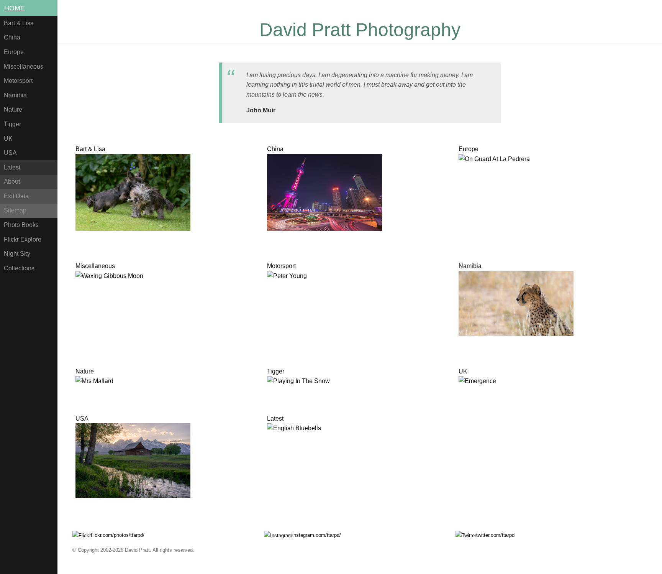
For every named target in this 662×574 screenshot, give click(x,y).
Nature (13, 109)
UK (8, 138)
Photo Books (21, 225)
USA (10, 153)
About (12, 181)
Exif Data (16, 196)
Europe (14, 52)
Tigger (12, 124)
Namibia (15, 95)
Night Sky (17, 253)
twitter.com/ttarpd (495, 535)
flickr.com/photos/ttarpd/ (117, 535)
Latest (12, 167)
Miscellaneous (23, 66)
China (12, 37)
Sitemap (15, 210)
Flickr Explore (22, 239)
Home (14, 8)
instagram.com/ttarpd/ (316, 535)
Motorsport (18, 80)
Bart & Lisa (19, 23)
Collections (19, 268)
